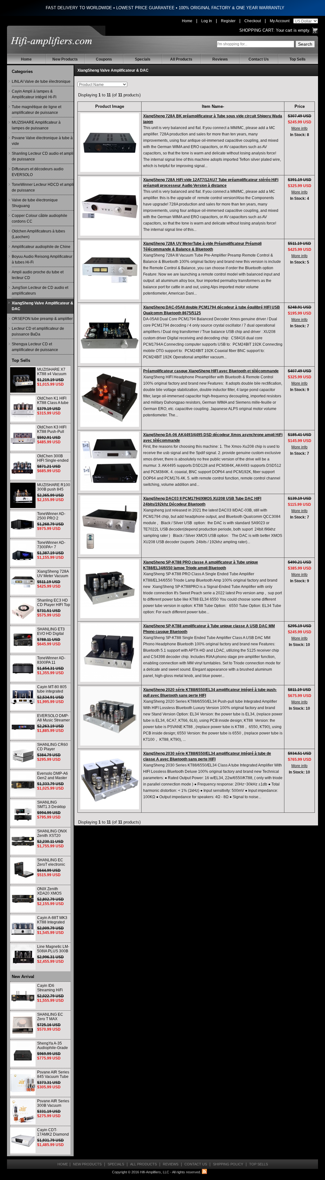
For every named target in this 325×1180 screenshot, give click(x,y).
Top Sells (297, 59)
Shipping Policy (228, 1164)
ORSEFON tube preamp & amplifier (42, 318)
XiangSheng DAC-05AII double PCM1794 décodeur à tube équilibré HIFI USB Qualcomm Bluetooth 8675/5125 (211, 310)
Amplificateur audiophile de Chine (41, 246)
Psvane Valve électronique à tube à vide (42, 141)
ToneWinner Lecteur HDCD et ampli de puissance (43, 187)
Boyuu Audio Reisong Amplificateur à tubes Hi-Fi (42, 259)
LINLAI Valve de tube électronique (41, 81)
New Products (65, 59)
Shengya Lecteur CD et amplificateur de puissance (35, 347)
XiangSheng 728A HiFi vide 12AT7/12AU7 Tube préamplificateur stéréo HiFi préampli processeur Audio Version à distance (210, 183)
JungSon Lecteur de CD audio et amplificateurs (40, 290)
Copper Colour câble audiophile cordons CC (39, 218)
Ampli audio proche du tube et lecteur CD (37, 275)
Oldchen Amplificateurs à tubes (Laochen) (38, 234)
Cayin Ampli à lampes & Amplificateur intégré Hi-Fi (34, 94)
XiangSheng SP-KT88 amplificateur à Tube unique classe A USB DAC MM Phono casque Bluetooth (209, 629)
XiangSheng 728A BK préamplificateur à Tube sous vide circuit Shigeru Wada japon (212, 119)
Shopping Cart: (257, 30)
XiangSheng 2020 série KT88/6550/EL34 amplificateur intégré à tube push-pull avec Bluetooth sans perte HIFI (210, 693)
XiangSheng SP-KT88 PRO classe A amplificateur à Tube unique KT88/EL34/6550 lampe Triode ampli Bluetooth (200, 565)
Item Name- (213, 106)
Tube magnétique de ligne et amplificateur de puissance (36, 110)
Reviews (220, 59)
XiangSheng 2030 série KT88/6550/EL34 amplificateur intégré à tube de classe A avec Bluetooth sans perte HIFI (207, 756)
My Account (279, 21)
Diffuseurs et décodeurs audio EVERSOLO (37, 172)
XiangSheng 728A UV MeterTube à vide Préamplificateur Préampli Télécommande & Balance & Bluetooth (202, 246)
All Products (181, 59)
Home (187, 21)
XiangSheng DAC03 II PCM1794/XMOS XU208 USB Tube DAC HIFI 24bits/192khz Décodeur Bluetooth (202, 501)
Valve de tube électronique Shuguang (35, 203)
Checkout (252, 21)
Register (228, 21)
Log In (206, 21)
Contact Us (259, 59)
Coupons (104, 59)
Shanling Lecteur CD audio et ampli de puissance (42, 156)
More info (299, 128)
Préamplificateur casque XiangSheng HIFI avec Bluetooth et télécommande (211, 371)
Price (300, 106)
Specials (142, 59)
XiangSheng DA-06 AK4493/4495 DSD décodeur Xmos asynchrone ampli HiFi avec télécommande (212, 438)
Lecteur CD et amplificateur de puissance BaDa (38, 331)
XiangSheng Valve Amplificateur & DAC (42, 306)
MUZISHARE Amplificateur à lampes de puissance (36, 125)
